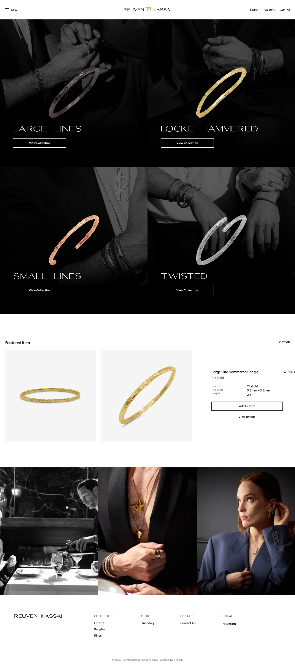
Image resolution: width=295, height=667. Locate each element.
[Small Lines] (74, 240)
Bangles (99, 629)
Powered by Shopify (171, 659)
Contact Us (188, 623)
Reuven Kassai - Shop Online (139, 659)
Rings (98, 635)
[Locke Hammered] (221, 93)
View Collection (40, 143)
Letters (99, 623)
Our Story (147, 623)
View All (284, 342)
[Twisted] (221, 240)
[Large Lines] (74, 93)
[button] (254, 9)
